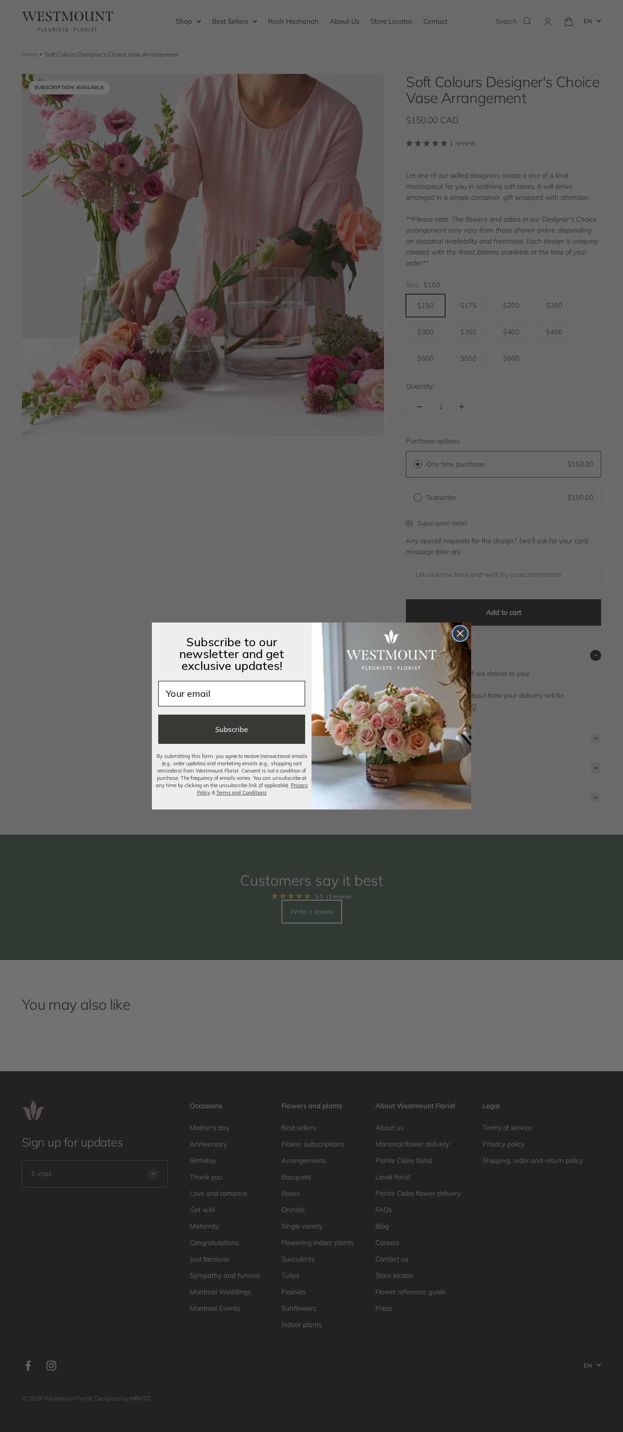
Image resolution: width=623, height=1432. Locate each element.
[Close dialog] (460, 633)
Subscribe (231, 729)
